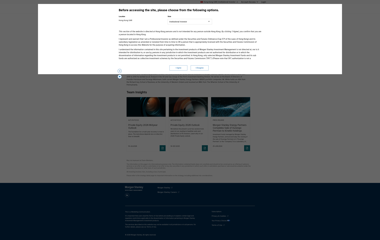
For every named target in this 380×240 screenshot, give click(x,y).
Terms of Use (217, 225)
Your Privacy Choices (219, 221)
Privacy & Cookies (219, 216)
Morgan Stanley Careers (167, 192)
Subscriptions (216, 211)
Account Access (248, 2)
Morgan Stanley (164, 188)
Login (263, 2)
